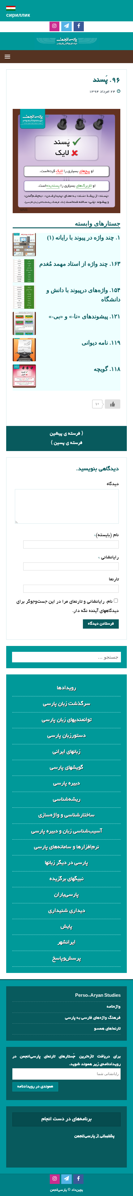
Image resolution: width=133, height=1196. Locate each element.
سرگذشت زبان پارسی (66, 704)
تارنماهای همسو (107, 1028)
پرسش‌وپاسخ (66, 959)
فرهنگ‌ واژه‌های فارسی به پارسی (93, 1018)
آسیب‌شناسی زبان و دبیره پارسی (66, 831)
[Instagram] (54, 26)
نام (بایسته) (107, 535)
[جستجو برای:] (66, 657)
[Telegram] (66, 26)
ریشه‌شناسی (66, 799)
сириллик (18, 15)
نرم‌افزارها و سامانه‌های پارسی (66, 847)
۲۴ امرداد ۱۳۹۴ (102, 92)
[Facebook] (78, 26)
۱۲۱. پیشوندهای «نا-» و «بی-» (84, 316)
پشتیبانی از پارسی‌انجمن (94, 1136)
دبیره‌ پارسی (66, 783)
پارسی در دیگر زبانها (66, 863)
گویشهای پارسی (66, 768)
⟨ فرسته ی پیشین (66, 433)
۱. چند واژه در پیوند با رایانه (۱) (83, 237)
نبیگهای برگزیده (66, 879)
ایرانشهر (66, 942)
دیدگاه (113, 484)
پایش (66, 927)
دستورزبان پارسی (66, 736)
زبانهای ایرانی (66, 752)
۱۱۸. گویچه (107, 369)
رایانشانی (109, 557)
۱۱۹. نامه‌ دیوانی (101, 342)
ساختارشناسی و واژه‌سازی (66, 815)
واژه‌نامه (114, 1007)
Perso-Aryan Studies (98, 996)
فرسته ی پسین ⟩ (66, 443)
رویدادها (66, 688)
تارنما (114, 579)
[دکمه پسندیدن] (112, 404)
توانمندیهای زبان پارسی (67, 720)
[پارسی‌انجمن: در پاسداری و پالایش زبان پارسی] (66, 45)
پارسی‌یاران (66, 895)
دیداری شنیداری (66, 911)
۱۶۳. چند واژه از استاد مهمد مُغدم (79, 263)
